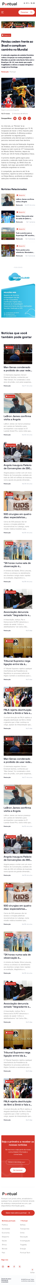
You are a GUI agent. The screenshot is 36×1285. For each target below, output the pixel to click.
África (4, 1245)
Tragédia (23, 1245)
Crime (22, 1233)
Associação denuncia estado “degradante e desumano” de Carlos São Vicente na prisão (16, 616)
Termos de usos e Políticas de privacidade (6, 1280)
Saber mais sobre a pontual (16, 1213)
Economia (6, 1233)
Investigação (25, 1241)
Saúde (4, 1241)
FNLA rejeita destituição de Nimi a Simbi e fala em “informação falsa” (18, 713)
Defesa (22, 1225)
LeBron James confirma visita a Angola (17, 418)
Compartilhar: (6, 118)
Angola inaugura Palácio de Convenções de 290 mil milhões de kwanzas (18, 468)
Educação (24, 1237)
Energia (23, 1249)
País (3, 1253)
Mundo (4, 1249)
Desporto (5, 1237)
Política (5, 1225)
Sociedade (6, 1229)
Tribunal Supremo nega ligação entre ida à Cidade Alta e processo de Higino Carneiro (17, 665)
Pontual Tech (25, 1253)
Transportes (24, 1229)
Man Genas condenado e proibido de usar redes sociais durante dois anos (18, 372)
